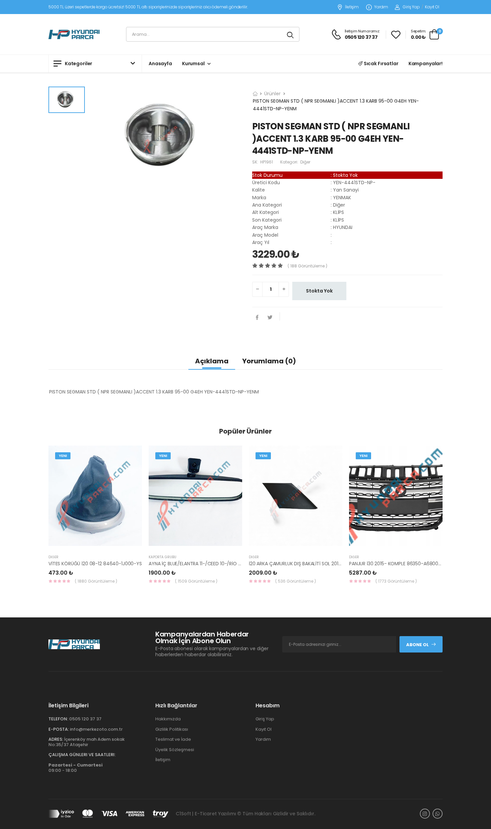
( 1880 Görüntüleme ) (96, 581)
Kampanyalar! (425, 63)
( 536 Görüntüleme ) (295, 581)
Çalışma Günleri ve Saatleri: (82, 754)
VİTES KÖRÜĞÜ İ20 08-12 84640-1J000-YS (95, 563)
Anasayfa (160, 63)
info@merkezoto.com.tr (96, 729)
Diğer (53, 557)
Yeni (63, 455)
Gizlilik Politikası (171, 729)
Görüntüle (95, 542)
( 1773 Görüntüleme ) (396, 581)
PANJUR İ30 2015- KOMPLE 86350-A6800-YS (398, 563)
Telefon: (58, 719)
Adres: (55, 739)
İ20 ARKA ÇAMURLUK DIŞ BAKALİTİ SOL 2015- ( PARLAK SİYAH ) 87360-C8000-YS (336, 563)
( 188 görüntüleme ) (307, 266)
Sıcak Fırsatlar (380, 63)
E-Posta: (58, 729)
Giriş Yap (411, 7)
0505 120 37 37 (85, 719)
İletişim (352, 7)
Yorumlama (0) (269, 361)
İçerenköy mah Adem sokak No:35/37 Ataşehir (86, 742)
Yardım (381, 7)
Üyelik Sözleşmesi (174, 749)
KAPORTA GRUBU (162, 557)
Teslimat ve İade (173, 739)
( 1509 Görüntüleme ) (196, 581)
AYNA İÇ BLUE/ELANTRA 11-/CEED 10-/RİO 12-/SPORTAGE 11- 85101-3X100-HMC (233, 563)
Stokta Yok (319, 290)
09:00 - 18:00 (75, 768)
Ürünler (272, 93)
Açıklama (211, 361)
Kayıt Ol (432, 7)
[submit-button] (290, 34)
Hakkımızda (168, 719)
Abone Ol (417, 644)
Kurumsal (193, 63)
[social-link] (425, 814)
